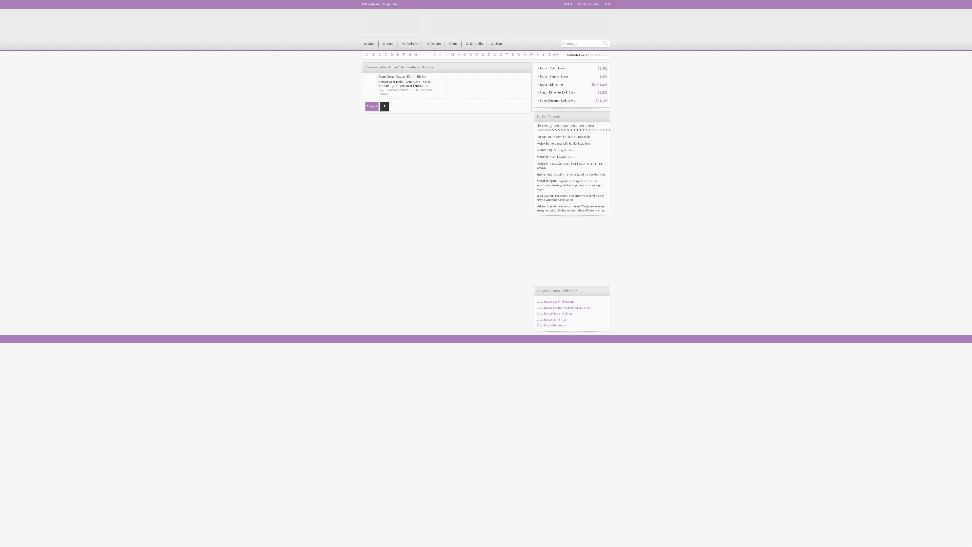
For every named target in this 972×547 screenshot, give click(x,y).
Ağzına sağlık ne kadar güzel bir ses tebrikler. (576, 174)
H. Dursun (434, 44)
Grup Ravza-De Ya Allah (552, 319)
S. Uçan (496, 44)
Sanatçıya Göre (577, 54)
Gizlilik (568, 4)
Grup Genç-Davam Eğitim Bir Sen (403, 77)
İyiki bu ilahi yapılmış (577, 143)
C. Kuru (388, 44)
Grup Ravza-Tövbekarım (552, 325)
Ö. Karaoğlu (474, 44)
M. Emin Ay (410, 44)
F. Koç (453, 44)
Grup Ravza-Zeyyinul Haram (555, 301)
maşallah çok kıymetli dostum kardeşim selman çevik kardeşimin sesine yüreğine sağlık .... (570, 185)
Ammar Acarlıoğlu (390, 82)
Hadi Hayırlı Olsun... (563, 157)
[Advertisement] (572, 250)
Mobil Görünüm (588, 4)
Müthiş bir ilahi (564, 150)
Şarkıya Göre (598, 54)
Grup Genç (413, 82)
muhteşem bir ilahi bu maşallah (569, 137)
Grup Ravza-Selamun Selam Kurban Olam (564, 307)
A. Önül (369, 44)
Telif (607, 4)
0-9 (555, 55)
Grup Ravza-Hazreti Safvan (554, 313)
